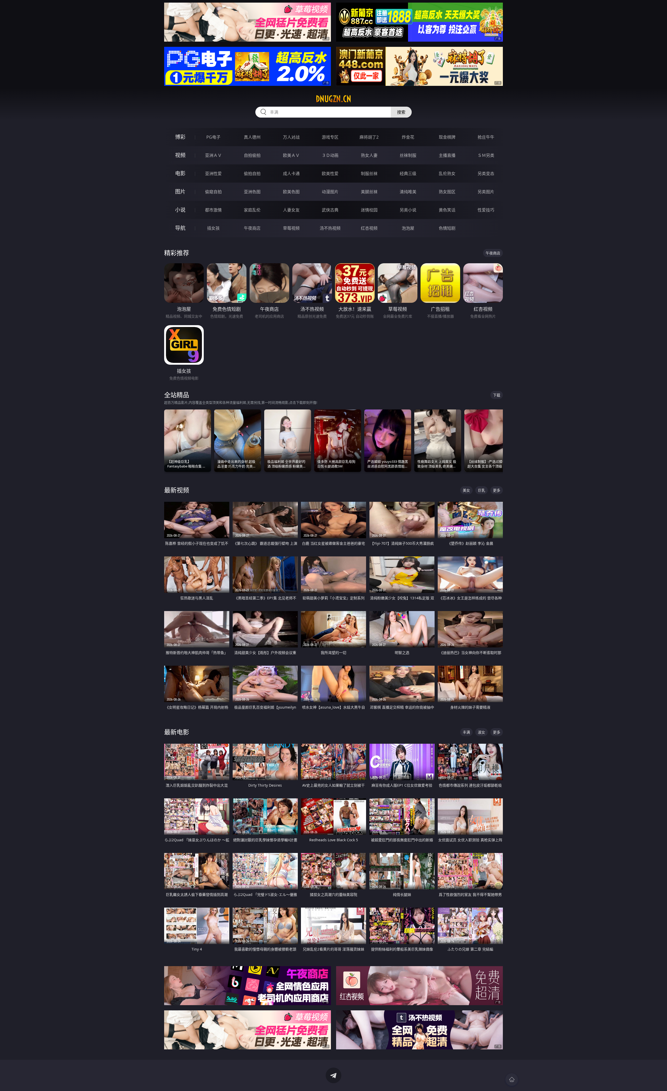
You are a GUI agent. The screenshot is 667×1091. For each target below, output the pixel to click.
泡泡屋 (408, 228)
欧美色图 (291, 192)
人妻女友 (291, 210)
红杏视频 (369, 228)
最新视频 (176, 490)
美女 (466, 490)
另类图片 (486, 192)
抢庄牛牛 (486, 137)
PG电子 (213, 137)
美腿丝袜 (369, 192)
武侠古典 (330, 210)
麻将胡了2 (369, 137)
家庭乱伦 (252, 210)
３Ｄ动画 (330, 155)
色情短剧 (447, 228)
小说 (180, 209)
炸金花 (408, 137)
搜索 (401, 112)
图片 (180, 191)
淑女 (481, 732)
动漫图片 (330, 192)
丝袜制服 (408, 155)
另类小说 (408, 210)
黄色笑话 (447, 210)
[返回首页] (511, 1079)
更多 (496, 490)
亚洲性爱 (213, 173)
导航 (180, 228)
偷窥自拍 (213, 192)
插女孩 (213, 228)
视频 (180, 155)
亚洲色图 (252, 192)
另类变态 (486, 173)
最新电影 (176, 732)
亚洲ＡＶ (213, 155)
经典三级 (408, 173)
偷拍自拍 (252, 173)
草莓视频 (291, 228)
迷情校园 (369, 210)
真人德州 (252, 137)
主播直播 (447, 155)
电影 (180, 173)
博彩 (180, 136)
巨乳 (481, 490)
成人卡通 (291, 173)
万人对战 (291, 137)
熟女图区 (447, 192)
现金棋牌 (447, 137)
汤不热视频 (330, 228)
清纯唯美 (408, 192)
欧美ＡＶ (291, 155)
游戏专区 (330, 137)
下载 (496, 395)
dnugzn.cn (333, 99)
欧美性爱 (330, 173)
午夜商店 (252, 228)
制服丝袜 (369, 173)
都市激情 (213, 210)
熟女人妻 (369, 155)
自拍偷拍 (252, 155)
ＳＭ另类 (486, 155)
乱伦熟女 (447, 173)
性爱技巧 (486, 210)
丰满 (466, 732)
